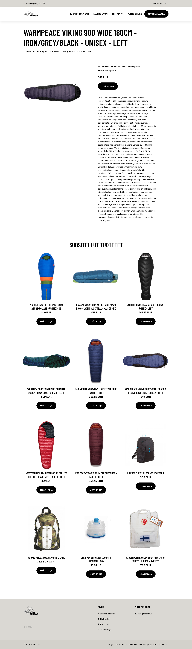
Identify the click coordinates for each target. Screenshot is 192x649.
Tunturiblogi (134, 14)
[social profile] (44, 3)
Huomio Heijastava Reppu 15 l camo (46, 557)
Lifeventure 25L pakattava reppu (145, 473)
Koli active (104, 624)
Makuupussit (115, 66)
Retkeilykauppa (156, 14)
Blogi (110, 644)
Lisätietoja (108, 86)
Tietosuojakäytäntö (147, 644)
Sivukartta (163, 644)
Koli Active (118, 14)
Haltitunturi (100, 14)
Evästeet (133, 644)
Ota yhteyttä (121, 644)
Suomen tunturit (79, 14)
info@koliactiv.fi (159, 3)
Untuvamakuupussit (131, 66)
